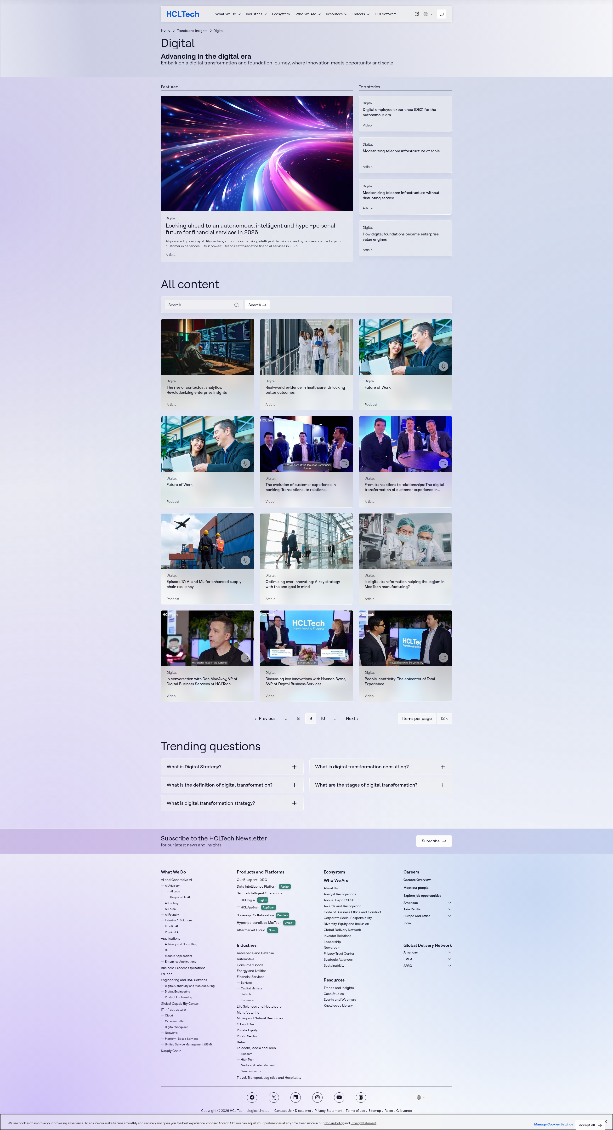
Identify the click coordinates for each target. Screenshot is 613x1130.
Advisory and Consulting (181, 944)
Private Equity (247, 1030)
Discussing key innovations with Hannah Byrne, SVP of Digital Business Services (306, 681)
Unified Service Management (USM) (188, 1044)
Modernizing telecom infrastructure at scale (401, 150)
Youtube (339, 1097)
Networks (171, 1032)
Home (165, 30)
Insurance (247, 1000)
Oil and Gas (246, 1024)
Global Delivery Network (342, 930)
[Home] (183, 14)
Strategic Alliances (338, 959)
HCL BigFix (254, 900)
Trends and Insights (192, 31)
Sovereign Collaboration (262, 915)
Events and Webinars (340, 999)
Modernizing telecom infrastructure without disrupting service (401, 195)
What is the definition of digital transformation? (219, 785)
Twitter (274, 1097)
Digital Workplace (176, 1027)
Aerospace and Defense (255, 953)
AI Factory (171, 903)
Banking (246, 982)
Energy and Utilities (252, 971)
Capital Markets (251, 988)
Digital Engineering (177, 991)
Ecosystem (281, 14)
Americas (410, 903)
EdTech (166, 974)
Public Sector (247, 1036)
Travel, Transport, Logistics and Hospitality (269, 1077)
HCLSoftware (386, 14)
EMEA (407, 959)
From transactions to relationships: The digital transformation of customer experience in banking (404, 487)
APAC (407, 966)
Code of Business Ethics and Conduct (352, 912)
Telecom (246, 1054)
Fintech (246, 994)
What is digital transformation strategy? (211, 803)
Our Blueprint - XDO (252, 880)
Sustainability (334, 965)
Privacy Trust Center (339, 953)
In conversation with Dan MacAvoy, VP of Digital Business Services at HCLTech (202, 681)
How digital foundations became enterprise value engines (401, 237)
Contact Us (283, 1110)
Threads (361, 1097)
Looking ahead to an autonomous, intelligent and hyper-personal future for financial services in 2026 (257, 153)
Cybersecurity (174, 1021)
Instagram (317, 1097)
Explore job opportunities (422, 895)
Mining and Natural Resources (260, 1018)
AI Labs (175, 891)
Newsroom (332, 947)
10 (323, 718)
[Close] (605, 1121)
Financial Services (250, 977)
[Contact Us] (441, 14)
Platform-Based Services (181, 1038)
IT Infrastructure (173, 1009)
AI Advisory (172, 885)
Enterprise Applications (180, 961)
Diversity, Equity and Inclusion (346, 924)
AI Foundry (172, 914)
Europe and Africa (417, 916)
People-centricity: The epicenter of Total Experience (400, 681)
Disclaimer (303, 1110)
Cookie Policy (334, 1123)
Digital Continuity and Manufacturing (190, 985)
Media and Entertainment (258, 1065)
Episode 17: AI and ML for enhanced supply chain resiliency (204, 584)
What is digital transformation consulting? (362, 767)
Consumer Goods (250, 965)
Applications (170, 938)
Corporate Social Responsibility (348, 918)
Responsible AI (180, 897)
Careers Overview (417, 880)
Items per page (417, 718)
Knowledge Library (338, 1005)
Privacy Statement (328, 1110)
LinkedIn (295, 1097)
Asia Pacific (412, 909)
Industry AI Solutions (178, 920)
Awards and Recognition (342, 906)
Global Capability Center (180, 1003)
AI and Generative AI (176, 880)
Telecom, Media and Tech (256, 1048)
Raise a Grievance (398, 1110)
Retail (241, 1042)
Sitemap (375, 1110)
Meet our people (416, 887)
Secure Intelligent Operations (259, 893)
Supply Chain (171, 1051)
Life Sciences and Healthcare (259, 1006)
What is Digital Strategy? (194, 767)
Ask (417, 13)
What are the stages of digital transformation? (366, 785)
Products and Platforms (260, 872)
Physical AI (172, 932)
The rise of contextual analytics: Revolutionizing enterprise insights (197, 390)
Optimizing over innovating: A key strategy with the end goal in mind (303, 584)
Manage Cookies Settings (553, 1124)
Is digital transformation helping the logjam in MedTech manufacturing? (404, 584)
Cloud (169, 1015)
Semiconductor (251, 1071)
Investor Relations (337, 936)
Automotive (245, 959)
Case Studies (334, 994)
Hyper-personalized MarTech (265, 922)
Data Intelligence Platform (263, 886)
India (407, 923)
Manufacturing (248, 1012)
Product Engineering (178, 997)
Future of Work (378, 387)
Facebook (252, 1097)
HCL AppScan (257, 907)
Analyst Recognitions (340, 894)
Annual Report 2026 (339, 900)
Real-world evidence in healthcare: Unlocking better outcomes (305, 390)
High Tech (247, 1059)
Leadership (332, 942)
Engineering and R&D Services (184, 980)
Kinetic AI (171, 926)
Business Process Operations (183, 968)
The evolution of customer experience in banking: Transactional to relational (301, 487)
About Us (331, 888)
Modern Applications (179, 956)
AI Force (170, 909)
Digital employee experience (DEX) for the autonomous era (399, 112)
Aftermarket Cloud (257, 930)
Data (168, 950)
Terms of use (355, 1110)
